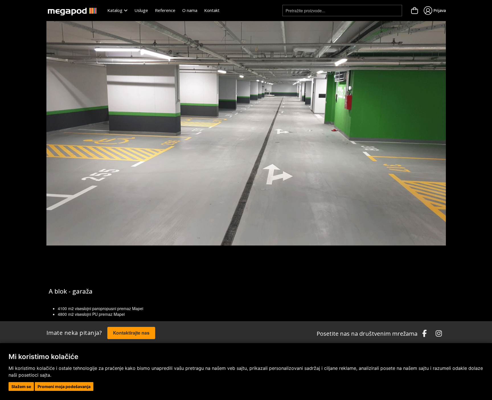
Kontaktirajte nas (131, 332)
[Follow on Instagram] (439, 334)
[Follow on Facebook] (424, 334)
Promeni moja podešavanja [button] (64, 386)
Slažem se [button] (21, 386)
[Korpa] (414, 10)
